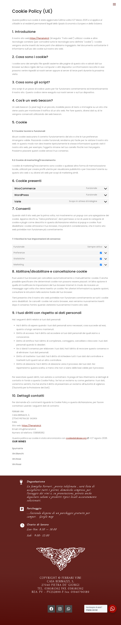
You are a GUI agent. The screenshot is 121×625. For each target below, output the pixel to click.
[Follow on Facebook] (51, 609)
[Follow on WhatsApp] (68, 609)
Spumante (17, 448)
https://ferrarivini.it (39, 38)
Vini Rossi (16, 464)
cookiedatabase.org (76, 438)
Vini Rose (16, 458)
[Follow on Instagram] (60, 609)
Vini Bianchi (18, 453)
